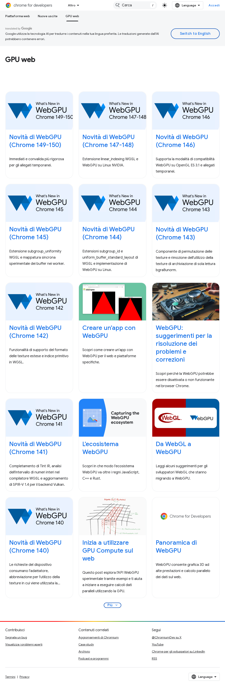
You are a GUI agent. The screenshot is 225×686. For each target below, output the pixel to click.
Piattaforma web (17, 16)
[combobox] (135, 5)
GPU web (72, 16)
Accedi (214, 5)
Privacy (24, 677)
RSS (154, 658)
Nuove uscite (48, 16)
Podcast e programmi (93, 658)
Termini (10, 677)
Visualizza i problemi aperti (23, 644)
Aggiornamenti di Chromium (98, 637)
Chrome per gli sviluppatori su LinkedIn (178, 651)
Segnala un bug (16, 637)
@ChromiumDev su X (166, 637)
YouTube (157, 644)
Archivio (84, 651)
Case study (86, 644)
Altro (71, 5)
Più (112, 605)
